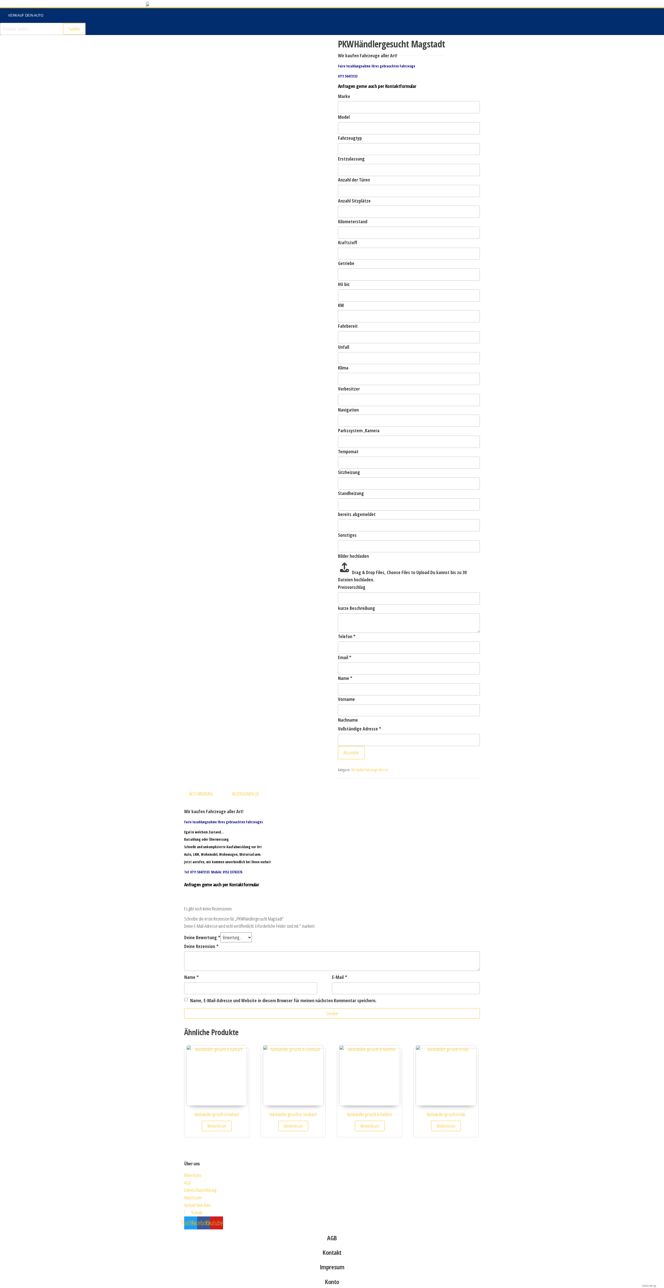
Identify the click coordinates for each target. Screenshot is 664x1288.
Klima (343, 368)
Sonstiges (347, 535)
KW (341, 305)
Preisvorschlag (351, 587)
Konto (332, 1281)
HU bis (344, 284)
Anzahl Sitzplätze (354, 201)
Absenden (351, 752)
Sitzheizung (349, 472)
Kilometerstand (352, 221)
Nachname (348, 720)
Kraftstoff (347, 242)
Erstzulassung (351, 159)
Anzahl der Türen (354, 180)
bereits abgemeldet (357, 514)
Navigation (348, 410)
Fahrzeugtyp (350, 138)
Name (345, 678)
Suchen (74, 29)
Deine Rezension (201, 946)
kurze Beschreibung (356, 608)
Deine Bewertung (202, 937)
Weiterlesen (216, 1126)
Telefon (346, 636)
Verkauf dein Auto (25, 15)
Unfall (343, 347)
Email (344, 657)
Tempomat (348, 451)
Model (344, 117)
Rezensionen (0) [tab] (245, 794)
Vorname (346, 699)
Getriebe (346, 263)
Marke (344, 96)
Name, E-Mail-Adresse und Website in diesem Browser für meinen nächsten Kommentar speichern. (283, 1000)
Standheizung (351, 493)
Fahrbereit (348, 326)
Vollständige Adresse (359, 729)
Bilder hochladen (353, 556)
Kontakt (332, 1252)
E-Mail (339, 977)
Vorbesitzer (349, 389)
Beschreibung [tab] (201, 794)
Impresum (332, 1267)
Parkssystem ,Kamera (358, 430)
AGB (332, 1238)
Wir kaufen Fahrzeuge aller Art (369, 769)
